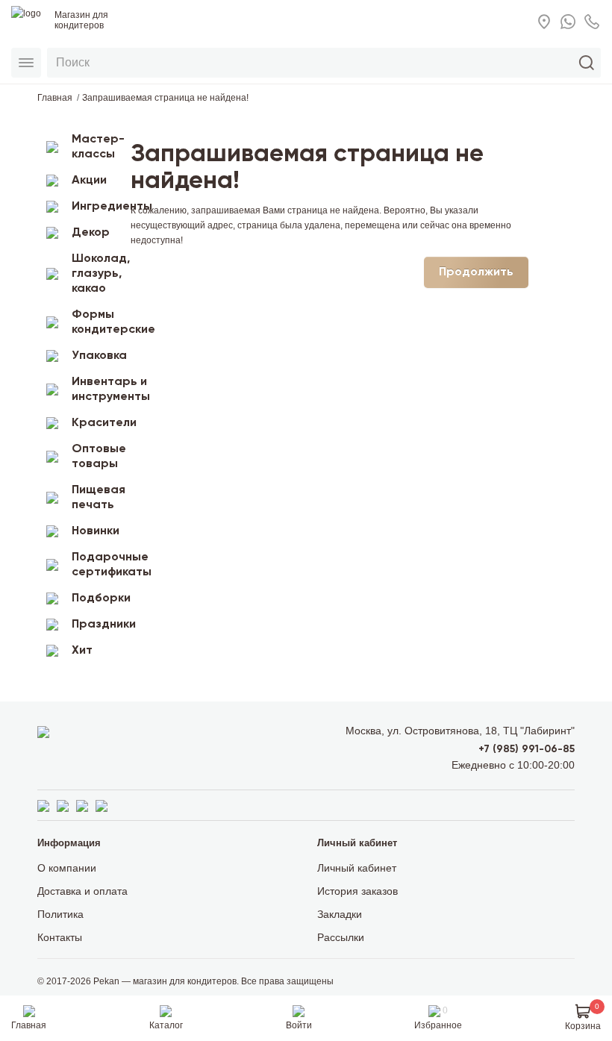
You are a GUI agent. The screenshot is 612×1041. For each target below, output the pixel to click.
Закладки (339, 914)
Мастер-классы (95, 147)
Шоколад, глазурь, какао (95, 274)
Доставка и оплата (82, 891)
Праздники (95, 625)
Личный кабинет (356, 868)
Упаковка (95, 356)
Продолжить (476, 272)
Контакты (59, 937)
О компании (66, 868)
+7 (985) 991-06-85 (526, 749)
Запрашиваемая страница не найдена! (165, 98)
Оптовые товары (95, 456)
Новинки (95, 531)
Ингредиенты (95, 207)
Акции (89, 181)
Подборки (95, 598)
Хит (82, 651)
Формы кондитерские (95, 322)
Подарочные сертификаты (95, 564)
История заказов (357, 891)
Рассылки (340, 937)
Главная (54, 98)
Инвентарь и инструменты (95, 389)
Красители (95, 423)
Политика (60, 914)
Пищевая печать (95, 497)
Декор (91, 233)
